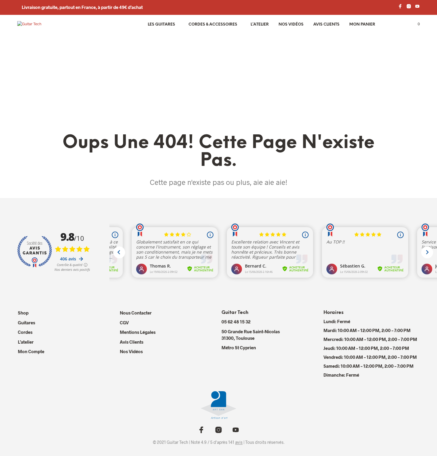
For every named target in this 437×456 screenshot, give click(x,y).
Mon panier (362, 24)
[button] (415, 24)
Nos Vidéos (131, 351)
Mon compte (31, 351)
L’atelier (260, 24)
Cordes (25, 332)
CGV (124, 322)
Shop (23, 312)
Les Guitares (161, 24)
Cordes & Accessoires (212, 24)
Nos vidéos (291, 24)
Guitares (26, 322)
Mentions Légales (137, 332)
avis (239, 442)
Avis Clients (326, 24)
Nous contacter (136, 312)
